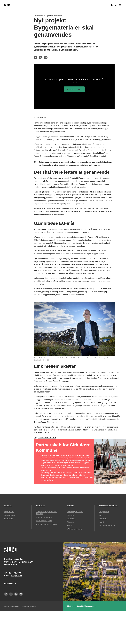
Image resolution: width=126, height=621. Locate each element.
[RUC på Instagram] (21, 594)
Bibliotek (8, 505)
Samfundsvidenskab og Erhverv (46, 524)
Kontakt (70, 505)
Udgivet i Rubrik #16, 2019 (45, 438)
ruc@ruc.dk (16, 576)
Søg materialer (9, 512)
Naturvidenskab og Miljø (44, 521)
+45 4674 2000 (14, 573)
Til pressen (71, 515)
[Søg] (115, 5)
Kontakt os (8, 583)
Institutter (40, 505)
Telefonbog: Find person (75, 512)
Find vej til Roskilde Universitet (80, 606)
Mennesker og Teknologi (44, 517)
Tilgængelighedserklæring (107, 525)
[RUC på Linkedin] (16, 594)
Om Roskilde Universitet (108, 505)
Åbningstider (8, 519)
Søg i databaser (9, 515)
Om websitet (103, 519)
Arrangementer (104, 512)
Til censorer (71, 519)
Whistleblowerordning (74, 529)
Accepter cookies (74, 89)
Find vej (69, 525)
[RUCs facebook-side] (11, 594)
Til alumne (70, 522)
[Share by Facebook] (35, 57)
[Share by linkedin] (45, 57)
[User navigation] (112, 5)
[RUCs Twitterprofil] (6, 594)
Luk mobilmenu (120, 5)
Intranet (101, 522)
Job (100, 515)
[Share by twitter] (40, 57)
